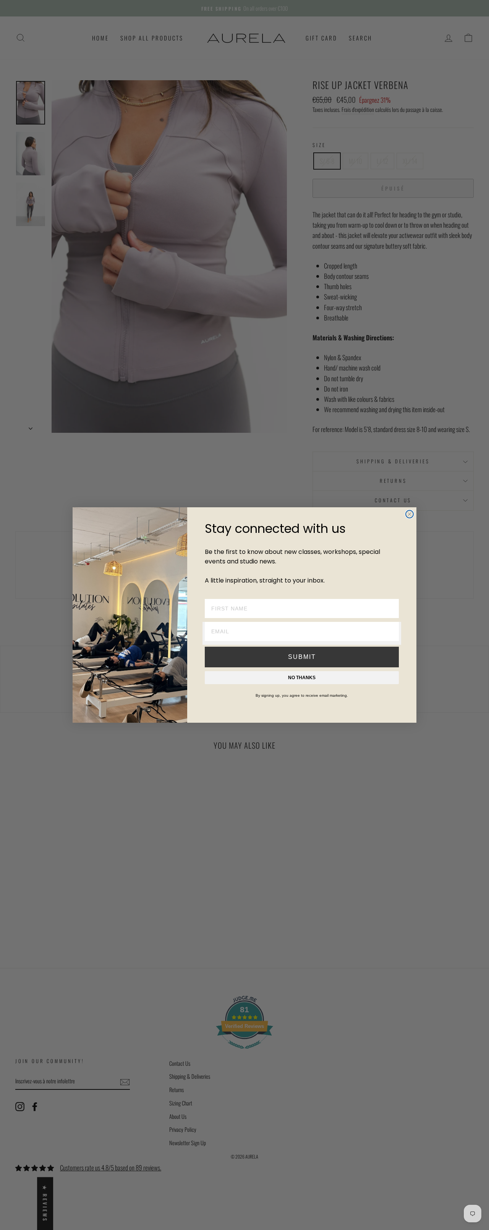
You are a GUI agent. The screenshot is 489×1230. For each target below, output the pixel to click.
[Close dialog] (409, 514)
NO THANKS (302, 677)
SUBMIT (302, 657)
